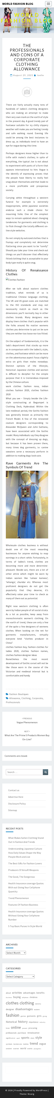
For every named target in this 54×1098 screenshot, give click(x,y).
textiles (25, 1044)
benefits (40, 992)
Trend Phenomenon (18, 898)
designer (10, 1009)
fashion (12, 1015)
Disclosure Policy (17, 803)
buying (17, 997)
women (16, 1048)
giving (45, 1016)
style (38, 1038)
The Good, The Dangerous (21, 876)
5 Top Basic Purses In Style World (25, 926)
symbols (9, 1044)
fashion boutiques (18, 694)
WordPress (41, 1090)
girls (39, 1015)
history (23, 1022)
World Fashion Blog (17, 4)
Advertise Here (15, 796)
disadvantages (24, 1009)
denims (38, 1004)
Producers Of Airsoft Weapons (23, 869)
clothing (26, 698)
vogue (42, 1043)
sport (18, 1038)
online (16, 1027)
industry (42, 1022)
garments (31, 1016)
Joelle (40, 75)
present (24, 1028)
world (23, 1048)
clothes (12, 1003)
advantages (29, 992)
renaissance (33, 1032)
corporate (37, 698)
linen (8, 1028)
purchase (22, 1032)
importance (33, 1022)
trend (34, 1043)
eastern (37, 1009)
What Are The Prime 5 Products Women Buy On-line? (27, 735)
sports (25, 1038)
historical (11, 1021)
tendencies (17, 1044)
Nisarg (31, 1094)
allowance (14, 698)
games (23, 1016)
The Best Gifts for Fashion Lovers (25, 863)
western (9, 1048)
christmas (33, 997)
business (9, 997)
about (8, 993)
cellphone (25, 997)
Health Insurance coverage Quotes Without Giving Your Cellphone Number (26, 915)
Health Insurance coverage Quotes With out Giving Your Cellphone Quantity (26, 887)
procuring (32, 1028)
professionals (13, 702)
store (32, 1038)
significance (10, 1038)
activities (17, 992)
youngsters (37, 1049)
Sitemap (12, 810)
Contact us (13, 790)
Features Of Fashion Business (23, 904)
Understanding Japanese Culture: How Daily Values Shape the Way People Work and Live (25, 852)
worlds (29, 1048)
